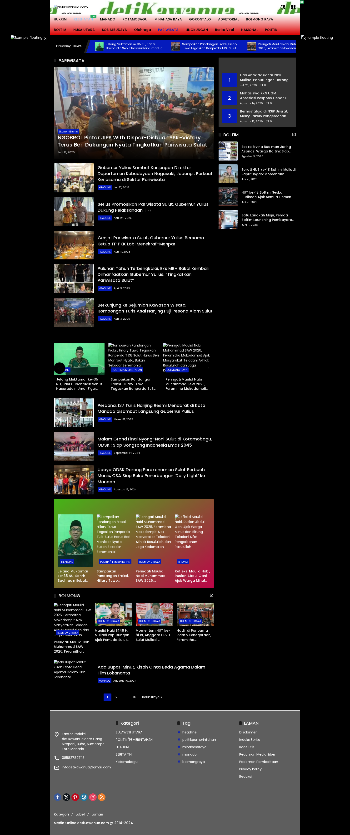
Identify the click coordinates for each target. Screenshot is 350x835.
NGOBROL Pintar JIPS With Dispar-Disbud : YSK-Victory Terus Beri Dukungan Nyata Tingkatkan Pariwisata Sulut (132, 141)
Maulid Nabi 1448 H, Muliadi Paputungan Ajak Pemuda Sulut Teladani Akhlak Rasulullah (112, 635)
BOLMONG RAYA (177, 370)
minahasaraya (194, 747)
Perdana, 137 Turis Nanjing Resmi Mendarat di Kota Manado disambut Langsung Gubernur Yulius (151, 408)
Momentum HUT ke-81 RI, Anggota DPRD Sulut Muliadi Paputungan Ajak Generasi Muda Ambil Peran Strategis (154, 635)
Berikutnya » (152, 697)
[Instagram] (93, 797)
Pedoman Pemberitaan (258, 761)
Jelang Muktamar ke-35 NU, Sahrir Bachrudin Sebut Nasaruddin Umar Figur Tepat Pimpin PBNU (108, 46)
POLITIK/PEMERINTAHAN (127, 370)
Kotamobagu (127, 761)
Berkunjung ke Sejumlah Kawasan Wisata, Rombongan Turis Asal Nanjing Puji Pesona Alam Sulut (155, 308)
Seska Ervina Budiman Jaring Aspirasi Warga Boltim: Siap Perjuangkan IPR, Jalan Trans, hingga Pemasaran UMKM (266, 149)
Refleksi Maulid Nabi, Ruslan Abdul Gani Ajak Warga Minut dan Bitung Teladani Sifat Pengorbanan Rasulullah (192, 576)
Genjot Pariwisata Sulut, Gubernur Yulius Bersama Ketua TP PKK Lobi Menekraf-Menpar (151, 241)
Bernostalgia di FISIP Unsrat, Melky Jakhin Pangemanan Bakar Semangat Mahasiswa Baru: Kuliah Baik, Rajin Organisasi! (265, 113)
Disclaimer (248, 732)
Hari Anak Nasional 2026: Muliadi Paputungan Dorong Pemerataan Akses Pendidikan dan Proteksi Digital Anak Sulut (264, 77)
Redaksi (245, 776)
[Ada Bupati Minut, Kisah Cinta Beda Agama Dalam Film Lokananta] (74, 674)
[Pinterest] (75, 797)
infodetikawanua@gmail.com (86, 767)
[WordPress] (84, 797)
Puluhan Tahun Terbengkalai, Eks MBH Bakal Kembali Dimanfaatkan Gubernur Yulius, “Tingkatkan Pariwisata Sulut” (153, 274)
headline (189, 732)
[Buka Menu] (293, 7)
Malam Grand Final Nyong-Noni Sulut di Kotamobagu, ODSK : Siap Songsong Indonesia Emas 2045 (155, 442)
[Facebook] (57, 797)
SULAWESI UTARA (129, 732)
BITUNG (183, 562)
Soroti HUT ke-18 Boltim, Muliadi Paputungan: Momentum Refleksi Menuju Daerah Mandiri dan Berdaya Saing (268, 172)
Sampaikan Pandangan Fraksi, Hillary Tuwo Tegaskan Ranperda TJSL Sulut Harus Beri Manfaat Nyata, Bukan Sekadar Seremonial (181, 46)
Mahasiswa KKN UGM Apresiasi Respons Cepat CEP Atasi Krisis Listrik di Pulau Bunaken (265, 95)
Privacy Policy (250, 769)
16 (134, 697)
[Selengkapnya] (134, 335)
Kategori (61, 814)
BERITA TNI (124, 754)
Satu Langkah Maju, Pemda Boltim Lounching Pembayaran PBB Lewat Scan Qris (267, 217)
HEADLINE (105, 187)
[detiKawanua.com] (71, 7)
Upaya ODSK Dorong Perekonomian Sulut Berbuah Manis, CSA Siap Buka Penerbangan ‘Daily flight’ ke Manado (151, 475)
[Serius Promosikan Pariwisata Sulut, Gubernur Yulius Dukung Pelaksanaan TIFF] (74, 211)
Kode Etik (246, 747)
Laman (97, 814)
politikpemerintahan (199, 739)
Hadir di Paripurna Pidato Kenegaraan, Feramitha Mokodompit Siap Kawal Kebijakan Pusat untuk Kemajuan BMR (194, 635)
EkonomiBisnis (68, 131)
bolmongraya (193, 761)
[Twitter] (66, 797)
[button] (283, 7)
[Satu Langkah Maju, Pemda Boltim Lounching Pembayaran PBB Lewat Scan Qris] (228, 219)
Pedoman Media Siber (257, 754)
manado (189, 754)
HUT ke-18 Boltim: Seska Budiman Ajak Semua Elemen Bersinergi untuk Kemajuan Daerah (266, 195)
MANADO (104, 681)
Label (80, 814)
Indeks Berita (249, 739)
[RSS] (101, 797)
